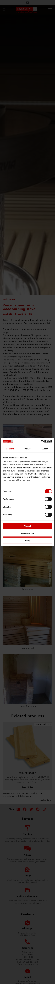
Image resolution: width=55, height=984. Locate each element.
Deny (27, 541)
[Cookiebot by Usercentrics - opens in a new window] (41, 441)
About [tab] (45, 449)
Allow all (27, 526)
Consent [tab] (10, 449)
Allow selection (27, 533)
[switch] (48, 499)
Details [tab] (27, 449)
